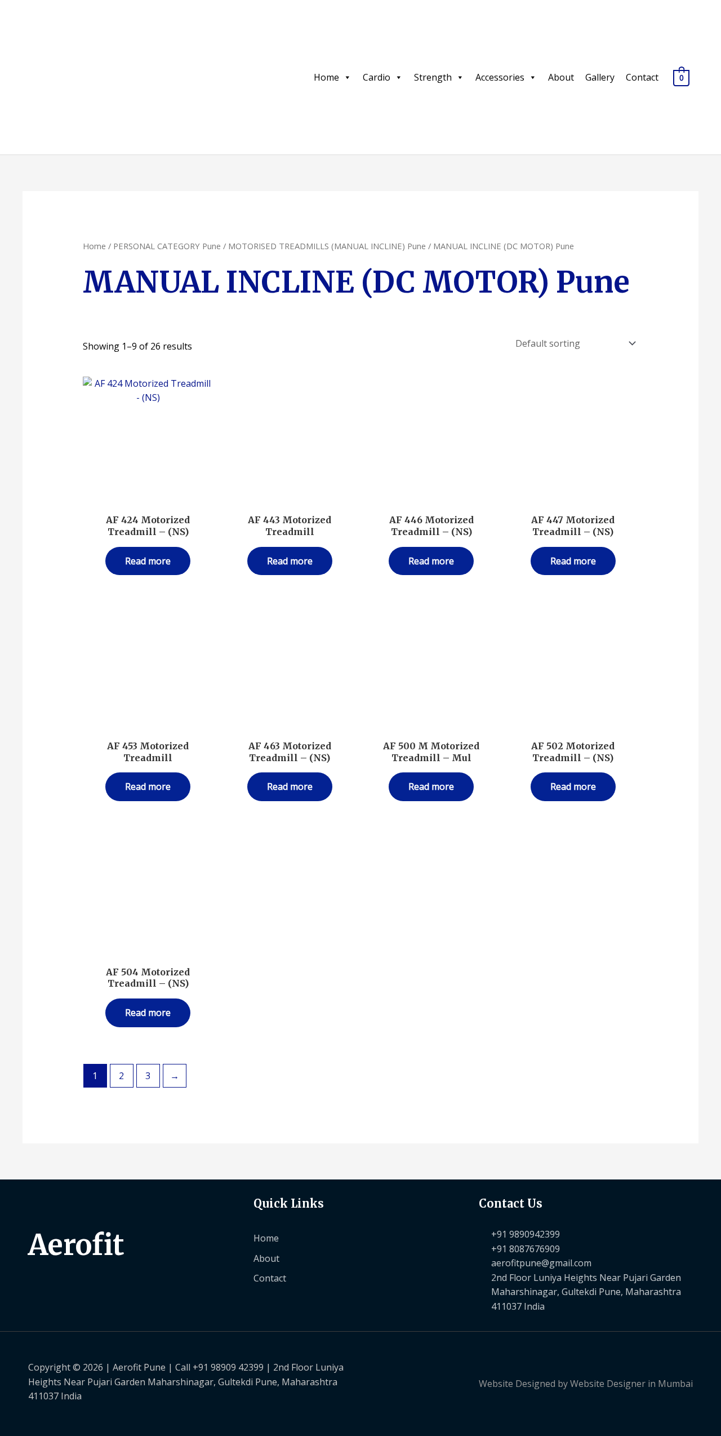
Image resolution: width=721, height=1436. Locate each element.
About (561, 77)
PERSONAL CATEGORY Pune (167, 245)
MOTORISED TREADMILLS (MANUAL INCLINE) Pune (327, 245)
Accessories (499, 77)
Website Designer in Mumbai (631, 1383)
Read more (148, 561)
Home (326, 77)
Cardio (376, 77)
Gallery (600, 77)
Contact (642, 77)
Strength (433, 77)
